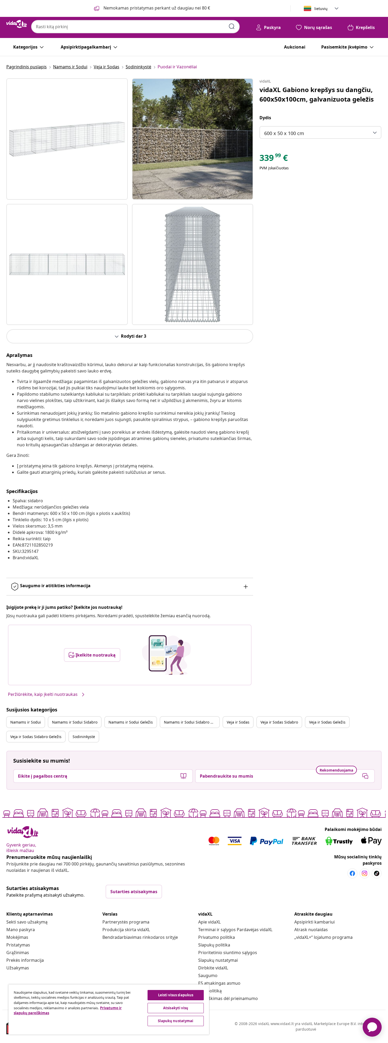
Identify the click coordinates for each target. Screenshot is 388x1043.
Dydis (265, 118)
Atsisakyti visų (175, 1008)
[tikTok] (376, 873)
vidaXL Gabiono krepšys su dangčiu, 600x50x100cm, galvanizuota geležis (316, 94)
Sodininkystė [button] (84, 736)
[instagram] (364, 873)
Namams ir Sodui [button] (25, 722)
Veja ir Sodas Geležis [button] (327, 722)
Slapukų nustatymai (218, 960)
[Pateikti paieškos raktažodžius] (232, 26)
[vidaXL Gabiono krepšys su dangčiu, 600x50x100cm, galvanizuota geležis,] (67, 139)
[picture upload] (166, 654)
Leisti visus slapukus (175, 995)
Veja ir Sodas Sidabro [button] (279, 722)
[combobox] (135, 26)
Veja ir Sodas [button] (238, 722)
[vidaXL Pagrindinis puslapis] (16, 24)
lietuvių (321, 8)
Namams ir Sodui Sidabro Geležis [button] (191, 722)
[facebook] (352, 873)
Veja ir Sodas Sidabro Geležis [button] (35, 736)
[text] (273, 159)
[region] (108, 1009)
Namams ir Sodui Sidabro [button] (74, 722)
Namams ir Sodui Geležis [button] (130, 722)
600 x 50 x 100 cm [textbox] (284, 133)
